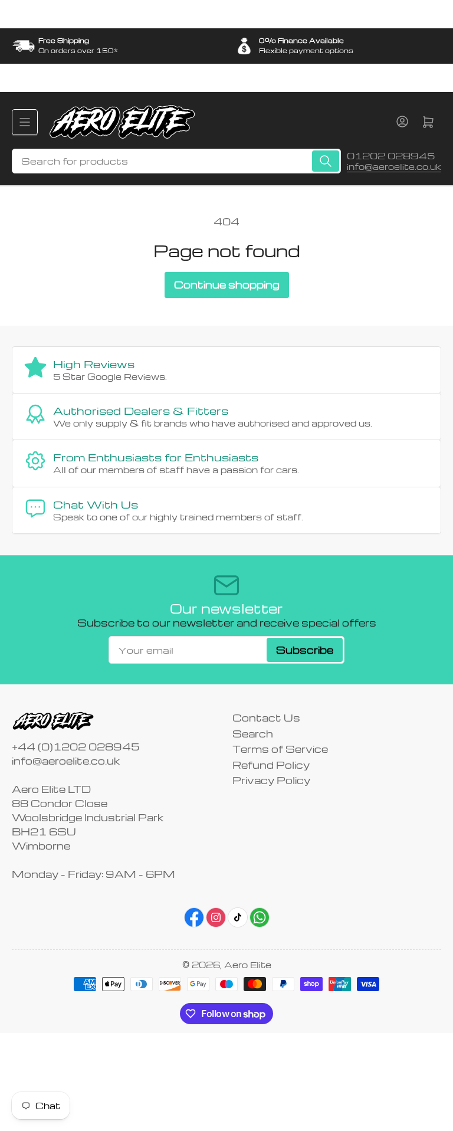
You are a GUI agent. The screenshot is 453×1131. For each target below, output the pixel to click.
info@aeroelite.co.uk (394, 166)
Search (252, 733)
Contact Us (266, 718)
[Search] (326, 161)
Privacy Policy (271, 780)
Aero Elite (247, 964)
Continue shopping (227, 284)
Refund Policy (271, 765)
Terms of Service (280, 749)
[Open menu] (25, 122)
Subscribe (304, 650)
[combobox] (176, 161)
